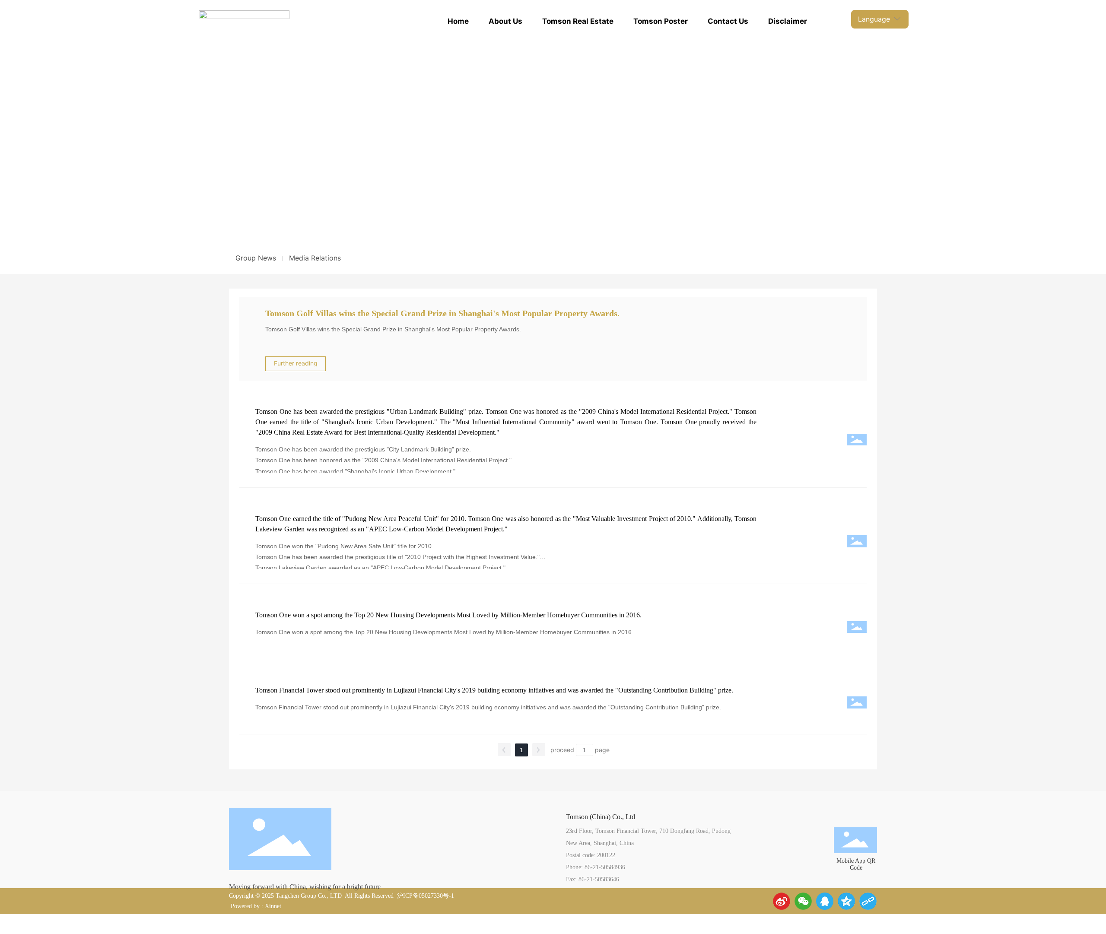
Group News (255, 258)
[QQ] (824, 901)
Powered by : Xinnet (255, 906)
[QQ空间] (846, 901)
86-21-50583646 (598, 879)
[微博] (781, 901)
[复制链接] (868, 901)
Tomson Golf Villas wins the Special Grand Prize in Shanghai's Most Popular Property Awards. (442, 313)
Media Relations (315, 258)
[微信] (803, 901)
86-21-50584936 (605, 867)
